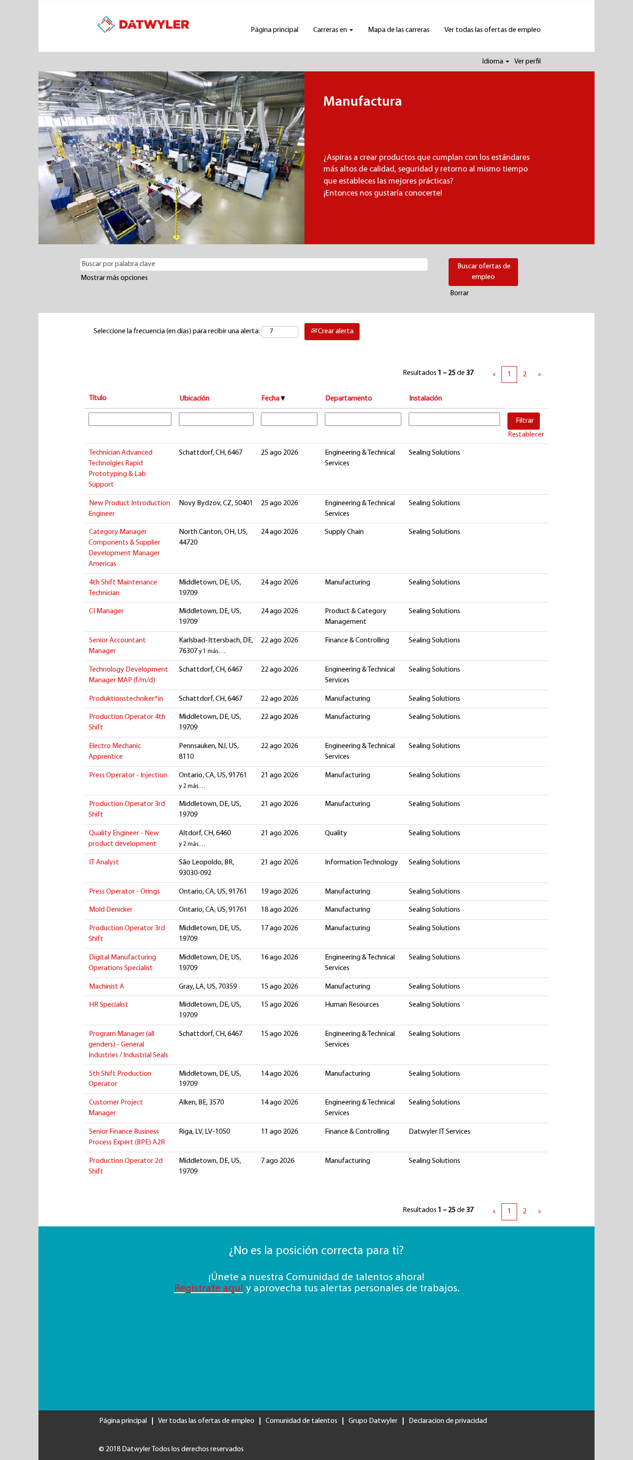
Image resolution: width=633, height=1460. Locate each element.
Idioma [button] (493, 61)
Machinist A (106, 986)
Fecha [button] (271, 398)
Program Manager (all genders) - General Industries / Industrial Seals (128, 1044)
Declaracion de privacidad (448, 1421)
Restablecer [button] (526, 434)
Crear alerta (335, 331)
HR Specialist (108, 1005)
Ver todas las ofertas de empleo (492, 30)
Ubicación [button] (194, 398)
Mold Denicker (111, 910)
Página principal (274, 30)
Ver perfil (527, 61)
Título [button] (98, 398)
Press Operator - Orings (124, 891)
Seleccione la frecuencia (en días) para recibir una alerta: (177, 331)
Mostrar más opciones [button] (114, 278)
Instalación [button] (425, 398)
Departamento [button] (348, 398)
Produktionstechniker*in (126, 699)
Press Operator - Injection (128, 775)
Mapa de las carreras (399, 30)
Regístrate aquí (208, 1288)
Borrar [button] (459, 293)
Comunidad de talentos (301, 1421)
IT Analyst (104, 862)
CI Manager (106, 611)
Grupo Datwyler (373, 1421)
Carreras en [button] (330, 30)
